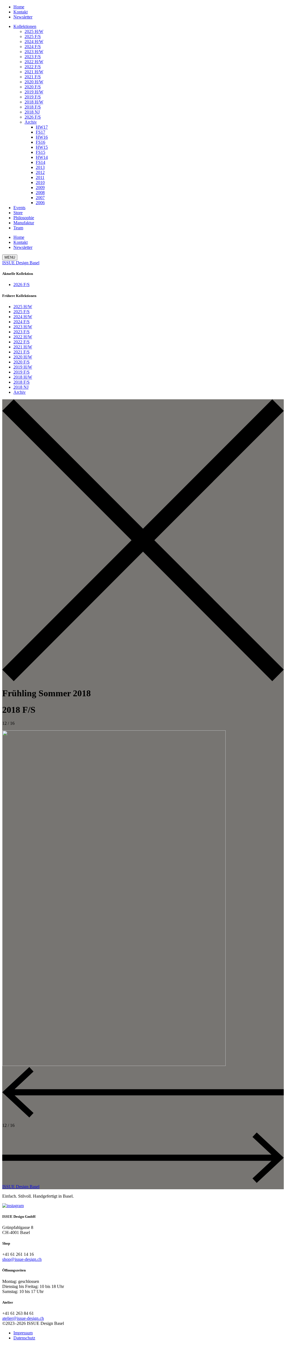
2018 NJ (32, 112)
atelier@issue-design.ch (23, 1318)
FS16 (40, 142)
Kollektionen (24, 26)
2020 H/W (34, 81)
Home (18, 6)
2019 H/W (34, 91)
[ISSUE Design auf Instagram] (13, 1205)
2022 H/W (34, 61)
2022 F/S (33, 66)
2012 (40, 172)
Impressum (23, 1332)
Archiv (31, 122)
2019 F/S (33, 97)
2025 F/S (33, 36)
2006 (40, 202)
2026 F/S (33, 117)
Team (18, 227)
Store (18, 212)
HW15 (42, 147)
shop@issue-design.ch (22, 1259)
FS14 (40, 162)
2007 (40, 197)
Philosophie (23, 217)
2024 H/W (34, 41)
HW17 (42, 127)
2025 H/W (34, 31)
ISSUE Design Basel (20, 262)
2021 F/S (33, 76)
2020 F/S (33, 86)
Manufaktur (23, 222)
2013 (40, 167)
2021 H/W (34, 71)
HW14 (42, 157)
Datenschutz (24, 1337)
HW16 (42, 137)
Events (19, 207)
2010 (40, 182)
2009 (40, 187)
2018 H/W (34, 102)
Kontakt (20, 12)
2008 (40, 192)
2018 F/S (33, 107)
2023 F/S (33, 56)
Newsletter (22, 17)
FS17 (40, 132)
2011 (40, 177)
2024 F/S (33, 46)
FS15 (40, 152)
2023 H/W (34, 51)
